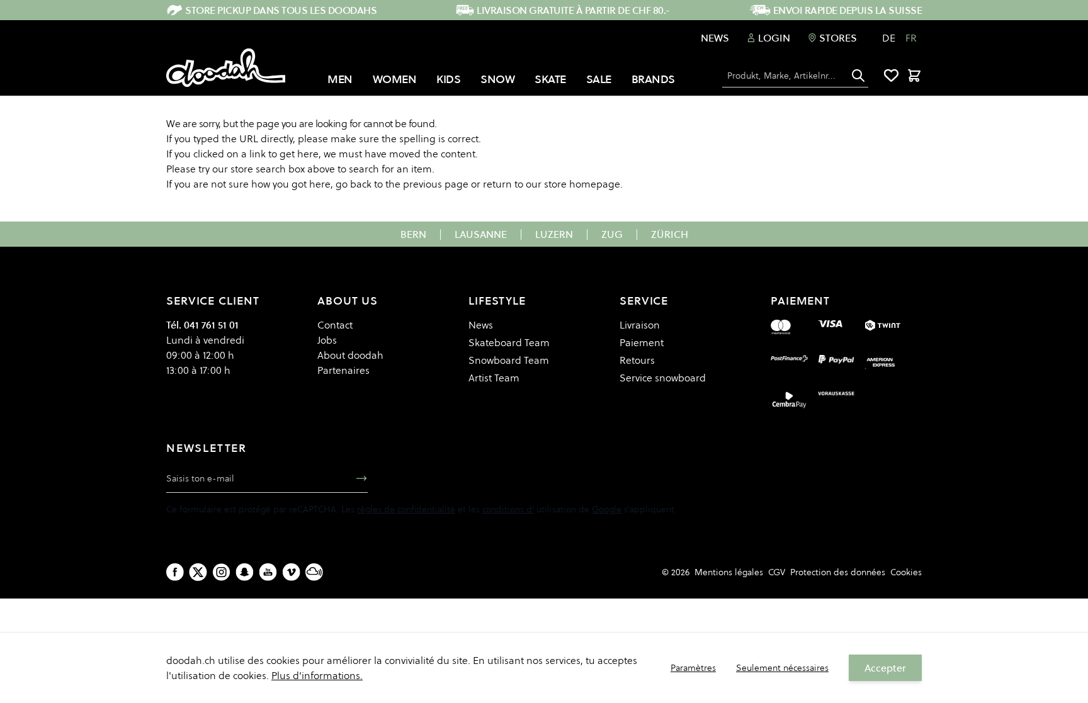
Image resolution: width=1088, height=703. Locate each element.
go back (353, 184)
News (715, 38)
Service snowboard (663, 378)
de (888, 38)
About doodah (350, 355)
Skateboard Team (509, 342)
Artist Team (493, 378)
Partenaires (343, 370)
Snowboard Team (508, 360)
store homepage (582, 184)
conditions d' (508, 509)
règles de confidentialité (406, 509)
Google (606, 509)
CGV (776, 572)
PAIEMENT (800, 300)
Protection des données (837, 572)
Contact (335, 325)
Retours (637, 360)
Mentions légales (728, 572)
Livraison (640, 325)
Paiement (642, 342)
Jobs (327, 340)
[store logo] (225, 67)
